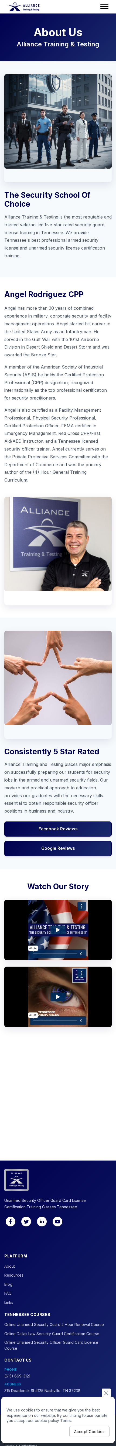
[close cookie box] (106, 1393)
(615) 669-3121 (17, 1376)
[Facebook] (10, 1221)
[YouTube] (57, 1221)
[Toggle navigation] (104, 7)
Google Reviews (58, 848)
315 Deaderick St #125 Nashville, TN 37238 (42, 1390)
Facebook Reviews (58, 828)
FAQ (8, 1293)
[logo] (23, 7)
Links (8, 1302)
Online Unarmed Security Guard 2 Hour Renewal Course (54, 1324)
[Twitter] (26, 1221)
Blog (8, 1284)
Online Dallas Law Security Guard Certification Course (51, 1333)
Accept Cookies (89, 1431)
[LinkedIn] (42, 1221)
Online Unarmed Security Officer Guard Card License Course (51, 1345)
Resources (13, 1275)
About (9, 1266)
